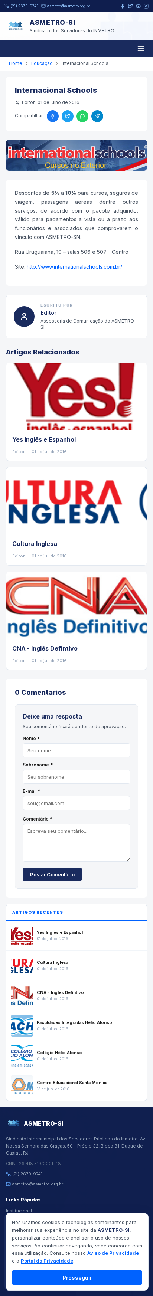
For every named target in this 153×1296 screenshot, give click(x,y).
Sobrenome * (38, 765)
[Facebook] (122, 6)
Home (15, 63)
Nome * (31, 738)
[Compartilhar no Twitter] (68, 116)
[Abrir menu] (140, 48)
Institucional (19, 1211)
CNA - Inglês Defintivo (45, 648)
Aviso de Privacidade (113, 1253)
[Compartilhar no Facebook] (53, 116)
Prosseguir (77, 1277)
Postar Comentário (52, 874)
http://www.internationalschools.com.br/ (74, 267)
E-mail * (31, 791)
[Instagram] (146, 6)
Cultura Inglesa (34, 543)
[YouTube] (138, 6)
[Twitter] (130, 6)
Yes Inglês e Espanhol (44, 439)
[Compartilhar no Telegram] (97, 116)
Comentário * (37, 819)
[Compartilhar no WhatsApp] (82, 116)
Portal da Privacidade (47, 1261)
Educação (42, 63)
